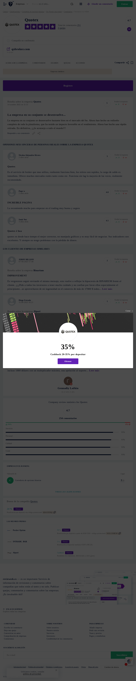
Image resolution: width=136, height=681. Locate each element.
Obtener (68, 361)
